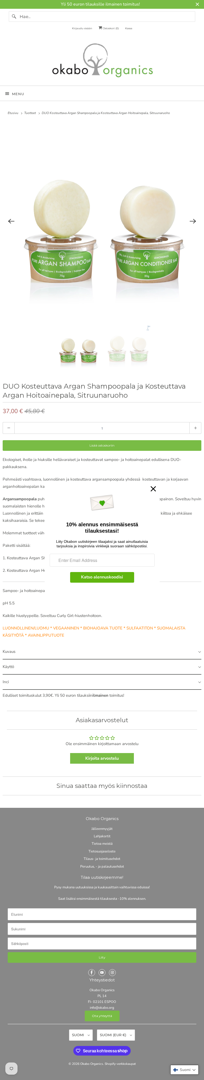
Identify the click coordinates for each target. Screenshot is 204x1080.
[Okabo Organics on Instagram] (112, 972)
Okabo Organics (91, 1064)
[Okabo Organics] (102, 61)
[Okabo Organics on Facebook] (91, 972)
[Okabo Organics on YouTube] (102, 972)
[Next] (193, 221)
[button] (184, 1069)
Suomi (78, 1035)
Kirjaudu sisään (82, 28)
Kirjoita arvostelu (102, 758)
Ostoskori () (110, 28)
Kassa (128, 28)
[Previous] (11, 221)
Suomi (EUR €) (113, 1035)
